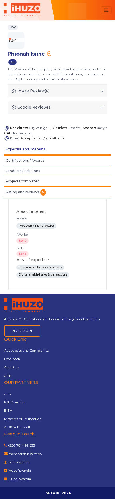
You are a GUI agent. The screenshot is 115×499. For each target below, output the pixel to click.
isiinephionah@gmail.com (42, 138)
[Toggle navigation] (106, 10)
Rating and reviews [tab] (25, 192)
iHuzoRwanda (19, 470)
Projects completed (23, 181)
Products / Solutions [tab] (23, 171)
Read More (22, 331)
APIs (7, 375)
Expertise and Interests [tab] (25, 149)
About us (11, 367)
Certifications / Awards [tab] (25, 160)
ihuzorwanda (18, 462)
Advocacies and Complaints (26, 350)
